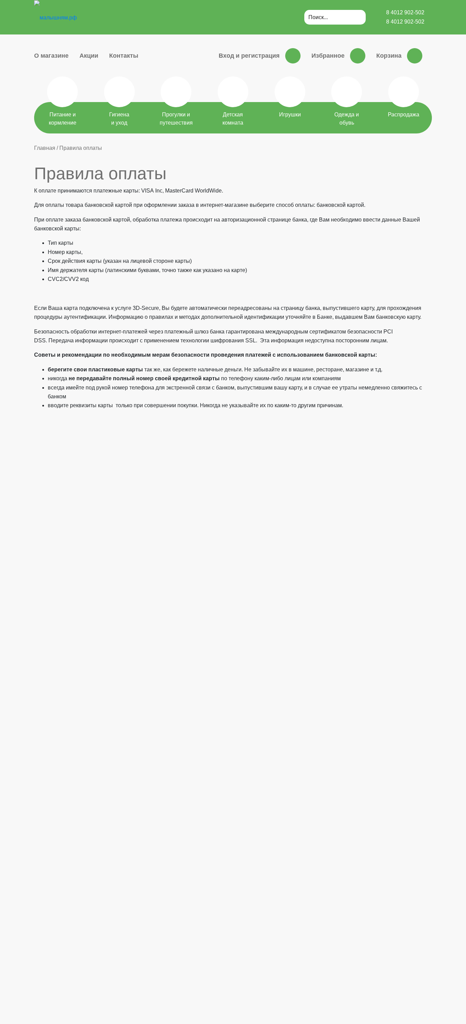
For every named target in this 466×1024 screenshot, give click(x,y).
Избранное (328, 55)
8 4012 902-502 (405, 12)
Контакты (123, 55)
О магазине (51, 55)
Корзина (389, 55)
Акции (88, 55)
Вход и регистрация (249, 55)
